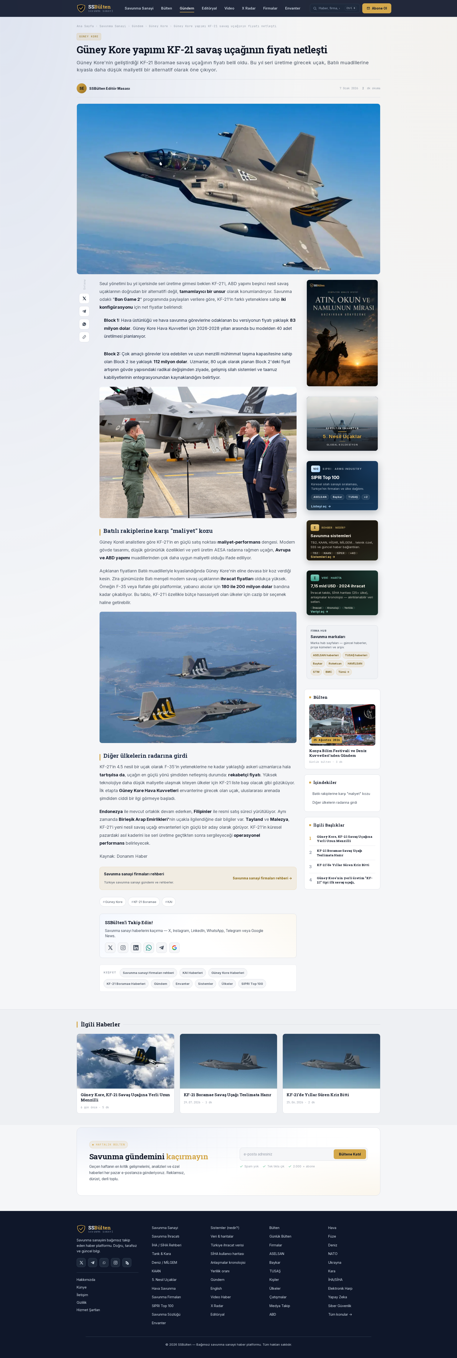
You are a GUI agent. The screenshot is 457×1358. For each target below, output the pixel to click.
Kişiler (274, 1280)
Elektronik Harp (340, 1288)
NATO (333, 1254)
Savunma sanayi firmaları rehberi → (262, 878)
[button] (335, 8)
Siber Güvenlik (339, 1306)
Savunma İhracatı (165, 1236)
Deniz (332, 1245)
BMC (329, 672)
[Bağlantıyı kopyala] (84, 337)
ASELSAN (276, 1254)
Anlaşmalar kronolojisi (228, 1262)
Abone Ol (379, 8)
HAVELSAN (355, 663)
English (216, 1288)
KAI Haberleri (193, 973)
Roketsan (335, 663)
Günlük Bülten (280, 1236)
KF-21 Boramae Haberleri (126, 984)
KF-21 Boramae (145, 902)
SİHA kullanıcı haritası (227, 1254)
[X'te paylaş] (84, 298)
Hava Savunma (164, 1288)
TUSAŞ (275, 1271)
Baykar (318, 663)
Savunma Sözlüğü (166, 1314)
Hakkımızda (86, 1280)
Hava (332, 1228)
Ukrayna (334, 1262)
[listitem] (110, 947)
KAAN (156, 1271)
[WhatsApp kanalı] (104, 1262)
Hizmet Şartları (88, 1310)
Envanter (292, 8)
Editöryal (209, 8)
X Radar (249, 8)
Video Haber (221, 1297)
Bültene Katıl (350, 1154)
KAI (170, 902)
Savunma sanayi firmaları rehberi (148, 973)
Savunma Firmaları (166, 1297)
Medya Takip (279, 1306)
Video (229, 8)
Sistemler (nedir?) (225, 1228)
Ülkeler (227, 984)
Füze (332, 1236)
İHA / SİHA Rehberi (166, 1245)
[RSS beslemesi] (126, 1262)
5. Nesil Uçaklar (164, 1280)
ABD (272, 1314)
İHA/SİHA (335, 1280)
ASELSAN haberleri (326, 655)
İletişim (82, 1295)
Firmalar (270, 8)
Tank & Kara (161, 1254)
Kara (331, 1271)
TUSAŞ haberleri (356, 655)
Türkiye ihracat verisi (227, 1245)
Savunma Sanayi (139, 8)
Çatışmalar (278, 1297)
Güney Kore (158, 26)
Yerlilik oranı (220, 1271)
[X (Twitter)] (81, 1262)
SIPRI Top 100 (252, 984)
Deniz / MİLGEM (164, 1262)
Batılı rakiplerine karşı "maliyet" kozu (341, 794)
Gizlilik (82, 1302)
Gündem (187, 8)
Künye (82, 1287)
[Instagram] (115, 1262)
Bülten (166, 8)
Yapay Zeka (337, 1297)
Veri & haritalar (222, 1236)
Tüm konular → (340, 1314)
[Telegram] (84, 311)
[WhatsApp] (84, 324)
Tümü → (343, 672)
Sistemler (205, 984)
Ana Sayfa (85, 26)
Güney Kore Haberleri (227, 973)
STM (316, 672)
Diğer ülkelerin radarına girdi (335, 802)
